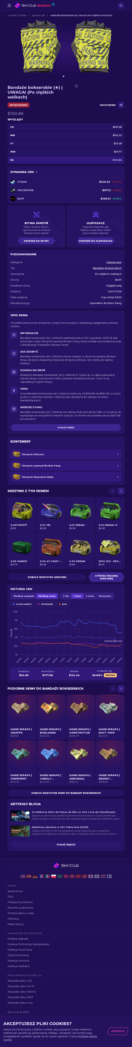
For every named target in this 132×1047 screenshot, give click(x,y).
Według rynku (47, 596)
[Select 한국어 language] (97, 876)
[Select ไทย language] (103, 876)
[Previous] (112, 491)
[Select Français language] (41, 876)
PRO (10, 896)
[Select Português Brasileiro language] (60, 876)
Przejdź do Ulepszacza (95, 240)
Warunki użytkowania (20, 907)
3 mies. (90, 596)
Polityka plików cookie (21, 913)
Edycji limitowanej (18, 955)
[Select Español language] (29, 876)
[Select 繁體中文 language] (84, 876)
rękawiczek (38, 15)
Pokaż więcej (66, 844)
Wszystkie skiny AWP (20, 997)
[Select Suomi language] (109, 876)
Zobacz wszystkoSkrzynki (47, 577)
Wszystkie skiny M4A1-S (22, 991)
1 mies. (77, 596)
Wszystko (105, 596)
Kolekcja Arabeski (18, 938)
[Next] (121, 491)
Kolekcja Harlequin (19, 966)
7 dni (66, 596)
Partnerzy (13, 918)
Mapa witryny (16, 924)
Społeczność (15, 891)
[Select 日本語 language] (91, 876)
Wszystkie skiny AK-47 (21, 986)
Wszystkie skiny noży (20, 1002)
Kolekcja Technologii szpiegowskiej (28, 944)
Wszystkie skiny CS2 (20, 980)
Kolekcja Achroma (18, 960)
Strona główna (17, 15)
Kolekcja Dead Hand (20, 949)
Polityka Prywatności (20, 902)
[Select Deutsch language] (35, 876)
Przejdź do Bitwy (36, 240)
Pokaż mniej (66, 427)
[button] (22, 717)
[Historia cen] (36, 172)
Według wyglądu (23, 596)
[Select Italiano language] (47, 876)
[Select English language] (23, 876)
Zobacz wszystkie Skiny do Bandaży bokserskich (66, 793)
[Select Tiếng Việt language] (72, 876)
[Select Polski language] (54, 876)
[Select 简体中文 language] (78, 876)
